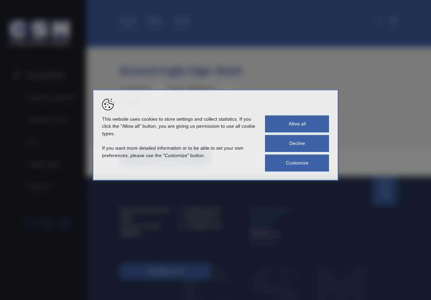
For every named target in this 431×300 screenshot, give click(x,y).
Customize (297, 163)
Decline (297, 143)
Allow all (297, 123)
